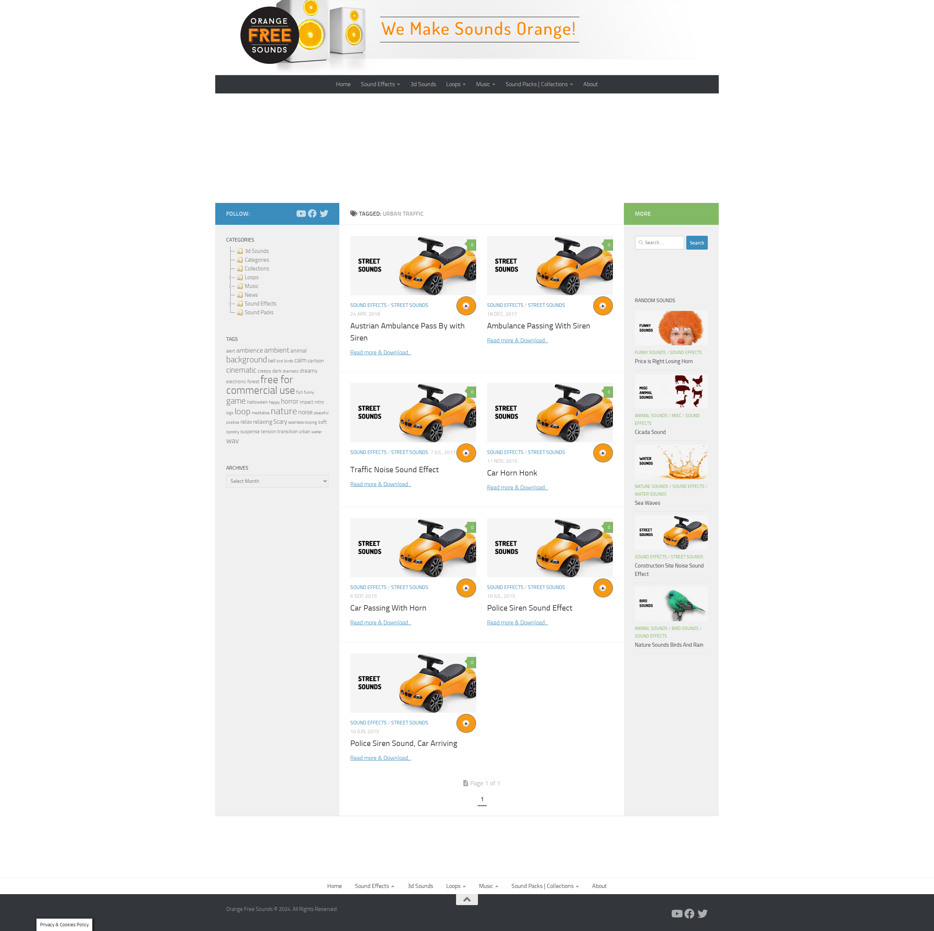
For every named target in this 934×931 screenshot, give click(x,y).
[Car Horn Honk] (550, 412)
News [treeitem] (251, 295)
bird (280, 361)
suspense (250, 431)
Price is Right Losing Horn (664, 361)
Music (483, 84)
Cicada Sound (650, 432)
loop (243, 411)
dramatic (291, 371)
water (316, 431)
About (590, 84)
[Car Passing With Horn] (413, 548)
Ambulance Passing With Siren (538, 326)
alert (230, 351)
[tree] (277, 282)
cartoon (316, 361)
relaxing (262, 422)
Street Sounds (409, 305)
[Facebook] (312, 213)
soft (322, 422)
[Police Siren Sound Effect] (550, 548)
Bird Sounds (685, 628)
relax (246, 421)
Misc (677, 415)
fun (299, 392)
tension (268, 431)
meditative (261, 413)
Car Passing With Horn (388, 608)
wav (232, 440)
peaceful (321, 412)
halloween (257, 402)
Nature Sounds (651, 486)
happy (274, 402)
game (236, 401)
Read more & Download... (380, 352)
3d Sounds (423, 84)
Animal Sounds (651, 415)
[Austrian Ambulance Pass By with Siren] (413, 265)
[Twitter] (324, 213)
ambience (249, 350)
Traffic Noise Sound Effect (394, 469)
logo (230, 413)
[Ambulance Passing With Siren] (550, 265)
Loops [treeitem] (252, 277)
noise (305, 412)
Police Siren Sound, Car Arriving (403, 743)
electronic (236, 381)
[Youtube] (300, 213)
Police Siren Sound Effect (529, 608)
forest (253, 381)
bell (271, 361)
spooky (232, 431)
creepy (264, 371)
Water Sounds (651, 494)
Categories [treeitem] (257, 260)
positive (232, 422)
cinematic (241, 370)
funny (309, 392)
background (246, 360)
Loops (453, 84)
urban (304, 431)
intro (319, 402)
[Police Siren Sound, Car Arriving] (413, 683)
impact (306, 402)
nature (284, 411)
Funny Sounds (650, 352)
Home (343, 84)
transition (287, 431)
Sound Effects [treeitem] (261, 303)
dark (277, 371)
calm (300, 360)
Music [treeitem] (251, 286)
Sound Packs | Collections (537, 84)
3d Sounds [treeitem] (257, 251)
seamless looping (302, 422)
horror (289, 401)
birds (288, 360)
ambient (276, 350)
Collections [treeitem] (257, 268)
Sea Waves (647, 503)
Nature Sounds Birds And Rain (669, 645)
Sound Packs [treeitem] (259, 312)
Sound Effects (378, 84)
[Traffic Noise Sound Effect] (413, 412)
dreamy (308, 371)
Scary (280, 421)
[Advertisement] (467, 148)
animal (298, 350)
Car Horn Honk (512, 473)
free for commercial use (260, 385)
